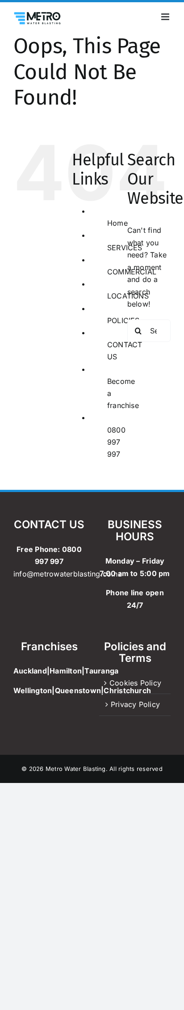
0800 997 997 (116, 442)
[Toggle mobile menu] (166, 16)
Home (117, 223)
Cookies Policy (135, 682)
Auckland (30, 670)
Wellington (32, 690)
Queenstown (78, 690)
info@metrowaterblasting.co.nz (67, 573)
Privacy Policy (135, 704)
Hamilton (66, 670)
